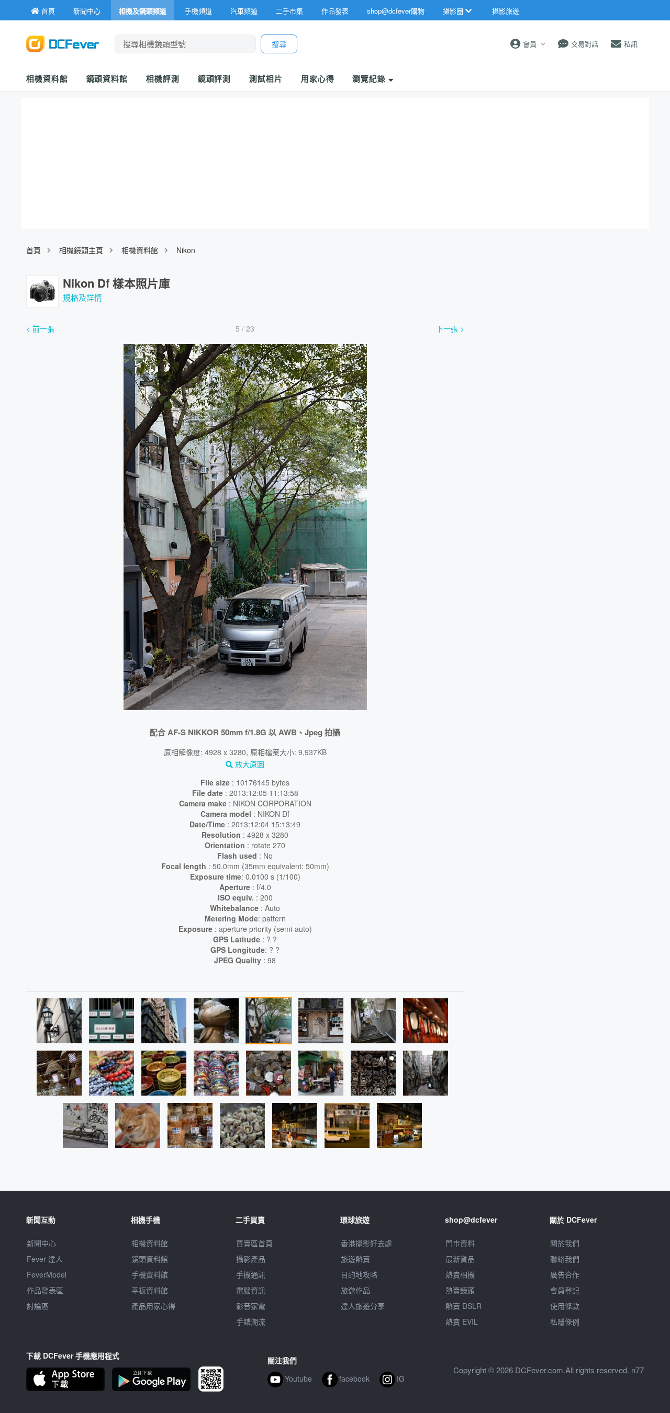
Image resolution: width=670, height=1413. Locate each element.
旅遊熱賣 (355, 1259)
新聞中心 (41, 1243)
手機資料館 (149, 1274)
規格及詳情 (82, 297)
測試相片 (266, 78)
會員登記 (564, 1290)
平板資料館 (149, 1290)
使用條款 (564, 1306)
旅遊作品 (355, 1290)
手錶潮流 (250, 1321)
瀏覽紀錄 (370, 78)
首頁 (33, 250)
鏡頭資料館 (107, 78)
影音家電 (250, 1306)
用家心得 (317, 78)
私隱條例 (564, 1321)
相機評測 (163, 78)
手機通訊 (250, 1274)
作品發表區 (45, 1290)
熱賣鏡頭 (460, 1290)
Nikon (185, 250)
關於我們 (564, 1243)
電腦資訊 (250, 1290)
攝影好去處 (366, 1243)
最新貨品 (460, 1259)
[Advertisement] (559, 399)
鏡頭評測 (214, 78)
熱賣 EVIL (461, 1321)
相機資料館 (47, 78)
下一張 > (450, 328)
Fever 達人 (45, 1259)
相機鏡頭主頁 (81, 250)
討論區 (38, 1306)
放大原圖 (248, 764)
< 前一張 (40, 328)
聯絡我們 (564, 1259)
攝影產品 (250, 1259)
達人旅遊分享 (363, 1306)
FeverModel (46, 1274)
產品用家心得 (153, 1306)
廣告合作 (564, 1274)
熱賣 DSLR (463, 1306)
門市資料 (460, 1243)
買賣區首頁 (254, 1243)
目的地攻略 (359, 1274)
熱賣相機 (460, 1274)
